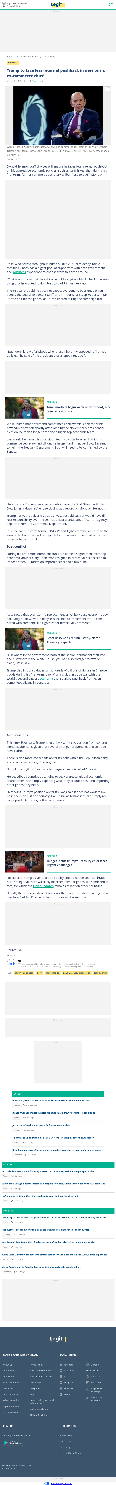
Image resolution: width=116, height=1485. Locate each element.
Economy (50, 56)
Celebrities (18, 1155)
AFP (35, 81)
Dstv (39, 973)
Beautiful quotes (24, 973)
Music (5, 1188)
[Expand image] (107, 89)
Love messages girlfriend (76, 973)
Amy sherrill (52, 973)
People (5, 1176)
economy (46, 678)
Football (17, 1105)
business (19, 272)
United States (43, 886)
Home (10, 56)
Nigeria (16, 1117)
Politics (16, 1142)
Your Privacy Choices (61, 1483)
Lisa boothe (100, 973)
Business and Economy (29, 56)
